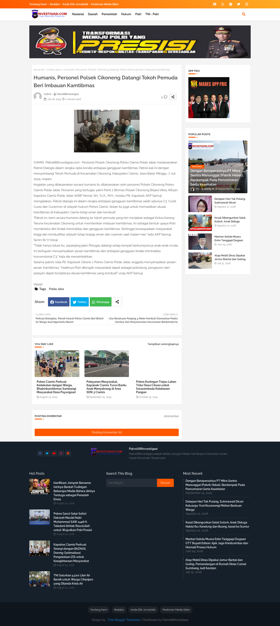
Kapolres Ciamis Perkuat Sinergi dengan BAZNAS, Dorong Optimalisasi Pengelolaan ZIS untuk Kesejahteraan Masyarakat (71, 553)
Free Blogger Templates (124, 619)
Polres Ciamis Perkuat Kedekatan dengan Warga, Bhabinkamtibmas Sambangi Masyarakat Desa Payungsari (56, 387)
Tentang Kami (38, 4)
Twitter (82, 302)
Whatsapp (102, 302)
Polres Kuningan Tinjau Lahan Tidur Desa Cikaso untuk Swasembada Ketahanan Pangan (156, 387)
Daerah (93, 14)
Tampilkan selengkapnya (163, 344)
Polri (138, 14)
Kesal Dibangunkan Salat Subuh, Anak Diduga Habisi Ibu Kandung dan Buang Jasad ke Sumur (230, 223)
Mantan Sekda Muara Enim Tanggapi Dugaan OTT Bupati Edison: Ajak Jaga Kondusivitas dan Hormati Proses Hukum (217, 543)
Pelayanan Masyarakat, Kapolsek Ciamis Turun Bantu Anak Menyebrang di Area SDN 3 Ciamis (106, 387)
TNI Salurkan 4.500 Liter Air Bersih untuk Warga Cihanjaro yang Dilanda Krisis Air (73, 579)
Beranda (39, 69)
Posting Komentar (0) (107, 432)
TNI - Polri (152, 14)
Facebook (61, 302)
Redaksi (55, 4)
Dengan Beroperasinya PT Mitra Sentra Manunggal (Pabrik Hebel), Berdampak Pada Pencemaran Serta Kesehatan (215, 485)
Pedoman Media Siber (105, 4)
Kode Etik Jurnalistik (75, 4)
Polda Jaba (54, 69)
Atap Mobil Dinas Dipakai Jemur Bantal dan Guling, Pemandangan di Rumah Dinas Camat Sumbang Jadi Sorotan (216, 564)
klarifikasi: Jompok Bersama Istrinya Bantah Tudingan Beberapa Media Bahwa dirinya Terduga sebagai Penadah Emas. (74, 491)
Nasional (78, 14)
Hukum (126, 14)
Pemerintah (109, 14)
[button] (244, 14)
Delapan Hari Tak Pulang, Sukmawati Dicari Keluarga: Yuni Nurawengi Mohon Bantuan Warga (230, 204)
